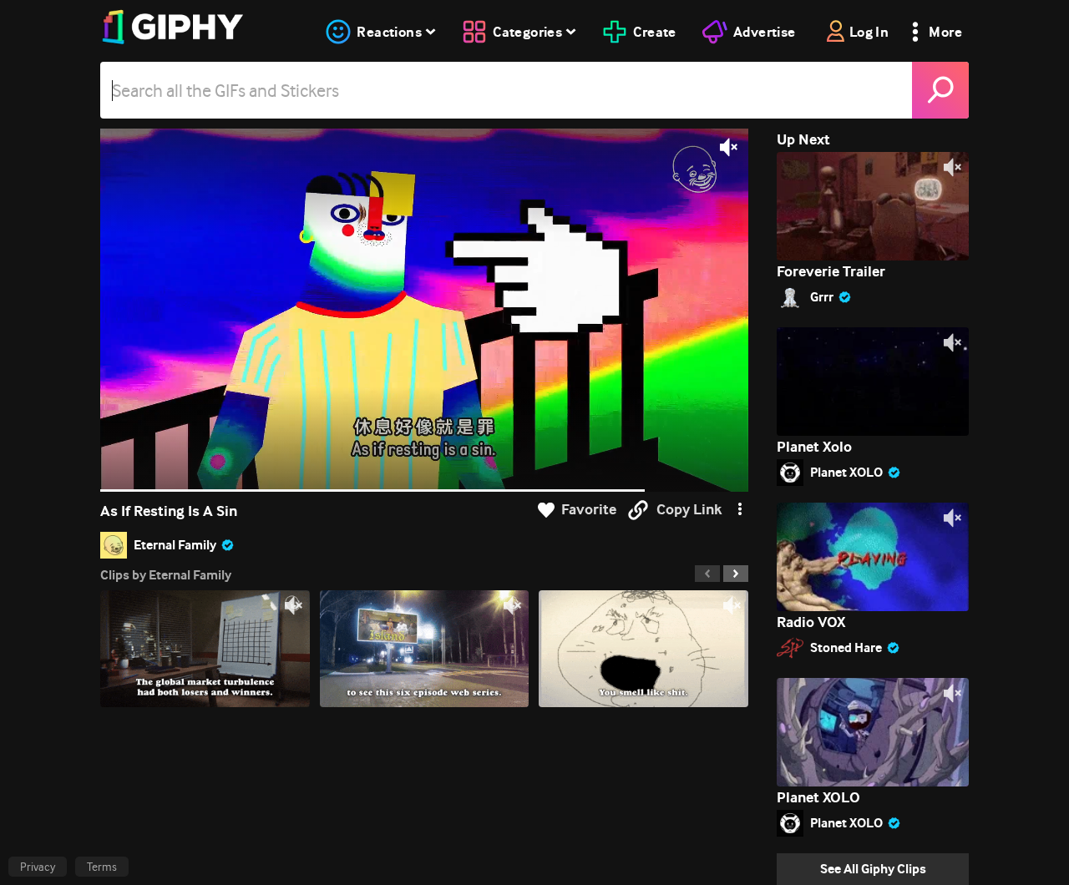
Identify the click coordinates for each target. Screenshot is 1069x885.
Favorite (588, 509)
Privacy (37, 866)
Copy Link (689, 509)
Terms (102, 866)
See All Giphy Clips (873, 869)
